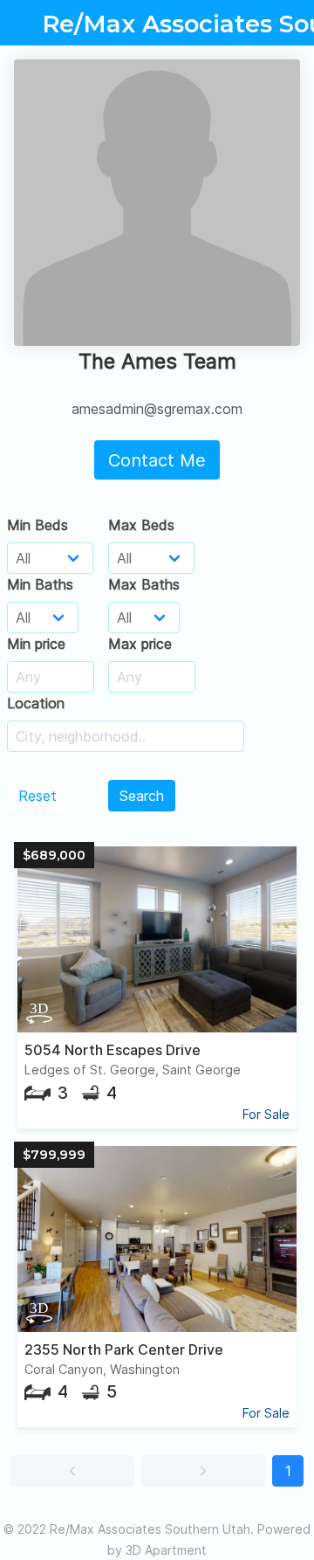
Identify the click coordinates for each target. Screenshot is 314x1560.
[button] (72, 1471)
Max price (140, 643)
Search (141, 795)
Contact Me (157, 460)
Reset (37, 795)
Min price (36, 643)
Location (36, 703)
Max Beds (141, 525)
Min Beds (37, 525)
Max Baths (144, 584)
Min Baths (40, 584)
